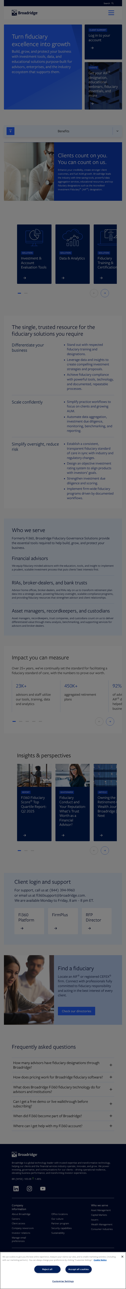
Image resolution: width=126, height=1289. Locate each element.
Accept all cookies (78, 1269)
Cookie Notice (100, 1260)
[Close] (122, 1256)
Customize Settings (63, 1281)
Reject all (47, 1269)
